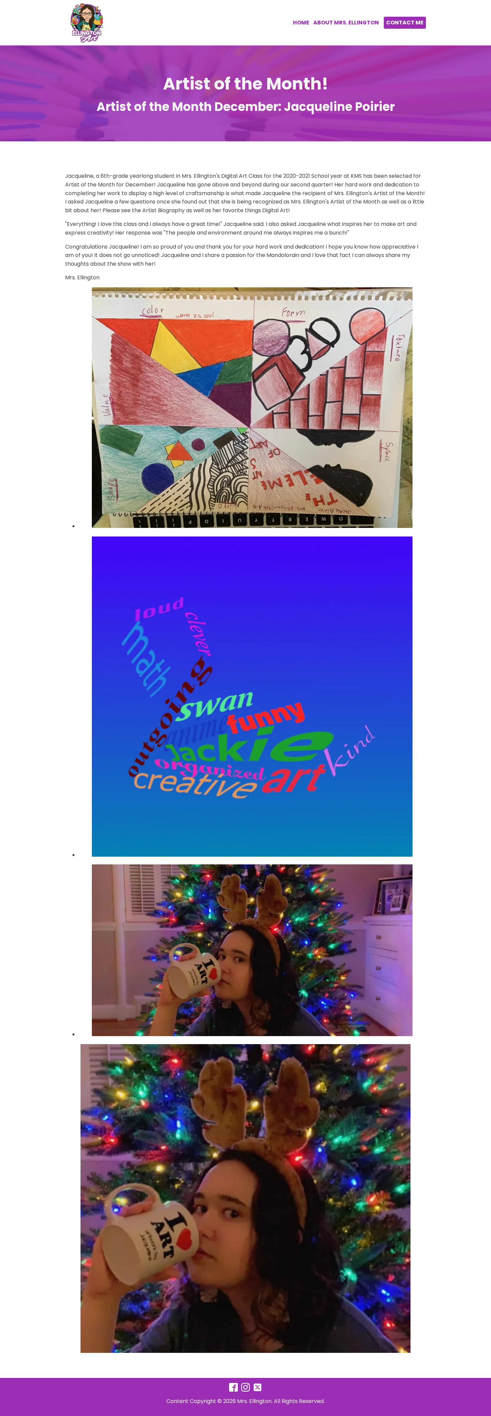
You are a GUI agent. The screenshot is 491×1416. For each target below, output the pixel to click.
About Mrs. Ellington (346, 22)
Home (301, 22)
